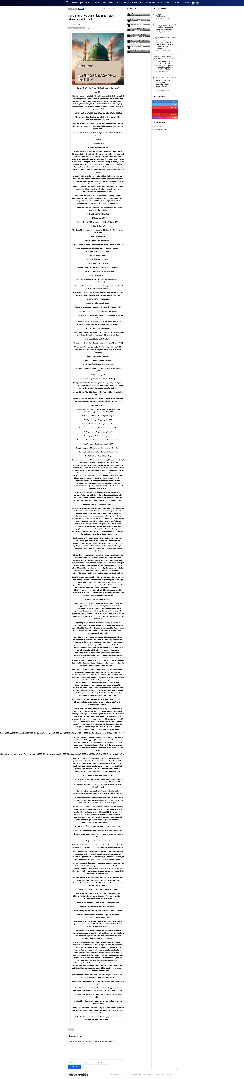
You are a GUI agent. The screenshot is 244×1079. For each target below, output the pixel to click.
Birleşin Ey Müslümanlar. (161, 15)
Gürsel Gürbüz (78, 1074)
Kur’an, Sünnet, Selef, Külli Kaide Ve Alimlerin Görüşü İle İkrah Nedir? (164, 28)
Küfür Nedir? (116, 1074)
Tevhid (125, 1074)
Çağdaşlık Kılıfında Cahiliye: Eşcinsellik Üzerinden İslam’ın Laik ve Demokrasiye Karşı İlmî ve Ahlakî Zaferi (164, 65)
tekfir (71, 1029)
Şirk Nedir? (170, 1074)
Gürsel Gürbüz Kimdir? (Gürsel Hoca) (136, 26)
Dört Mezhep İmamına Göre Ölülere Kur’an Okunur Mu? (136, 10)
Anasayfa (73, 9)
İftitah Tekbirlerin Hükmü (138, 21)
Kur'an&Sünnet (136, 1074)
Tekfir (81, 9)
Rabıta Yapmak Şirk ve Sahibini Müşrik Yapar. (136, 37)
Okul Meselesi (133, 43)
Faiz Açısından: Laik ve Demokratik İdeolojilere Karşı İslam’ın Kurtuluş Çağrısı (164, 84)
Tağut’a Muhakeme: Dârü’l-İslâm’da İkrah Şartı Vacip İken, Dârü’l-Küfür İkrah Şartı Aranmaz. (164, 45)
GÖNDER (74, 1066)
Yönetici (75, 24)
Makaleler (160, 1074)
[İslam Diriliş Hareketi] (159, 129)
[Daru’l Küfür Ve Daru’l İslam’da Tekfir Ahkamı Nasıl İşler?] (98, 59)
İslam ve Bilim (149, 1074)
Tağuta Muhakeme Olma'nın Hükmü (135, 31)
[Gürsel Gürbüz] (68, 3)
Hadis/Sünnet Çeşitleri (136, 16)
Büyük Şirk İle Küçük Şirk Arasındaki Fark (137, 47)
